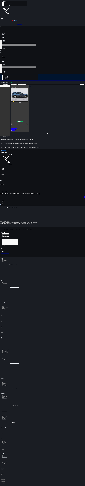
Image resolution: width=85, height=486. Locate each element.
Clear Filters (82, 84)
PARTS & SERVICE (3, 393)
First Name (3, 232)
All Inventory (4, 82)
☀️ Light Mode (19, 24)
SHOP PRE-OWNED (3, 302)
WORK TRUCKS (2, 280)
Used (6, 82)
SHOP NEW (2, 453)
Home (1, 82)
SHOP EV (2, 438)
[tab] (19, 122)
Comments (3, 238)
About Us (3, 37)
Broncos (2, 258)
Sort (16, 84)
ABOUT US (2, 378)
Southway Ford (4, 22)
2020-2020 (8, 82)
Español (2, 18)
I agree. (4, 245)
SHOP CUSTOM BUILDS (3, 427)
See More (17, 122)
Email (3, 235)
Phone (3, 237)
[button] (18, 62)
